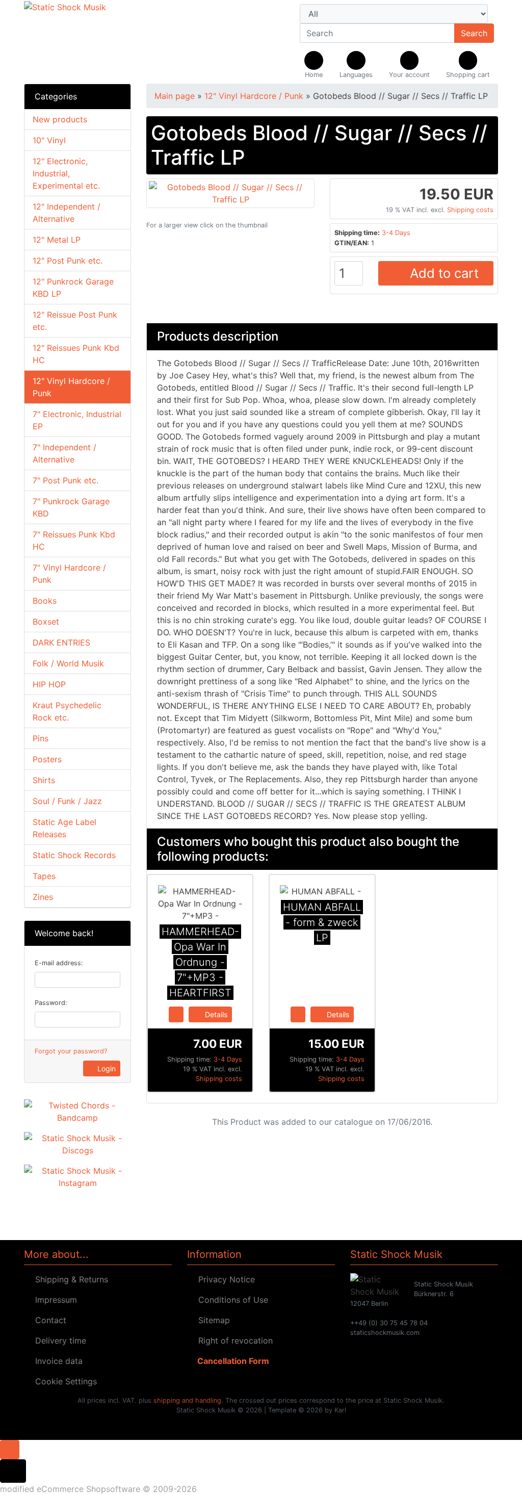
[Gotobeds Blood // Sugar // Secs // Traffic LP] (230, 192)
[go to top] (9, 1449)
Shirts (44, 780)
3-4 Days (396, 233)
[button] (356, 65)
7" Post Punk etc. (65, 480)
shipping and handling (187, 1400)
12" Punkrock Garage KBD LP (73, 287)
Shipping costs (470, 210)
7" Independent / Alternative (64, 453)
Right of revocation (233, 1340)
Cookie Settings (63, 1381)
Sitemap (211, 1320)
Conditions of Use (230, 1300)
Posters (47, 759)
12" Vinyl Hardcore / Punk (71, 387)
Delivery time (58, 1340)
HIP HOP (49, 684)
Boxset (46, 621)
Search (474, 33)
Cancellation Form (231, 1361)
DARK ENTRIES (61, 642)
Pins (40, 738)
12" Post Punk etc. (67, 260)
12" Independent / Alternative (66, 212)
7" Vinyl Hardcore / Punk (69, 573)
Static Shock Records (74, 855)
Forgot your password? (71, 1051)
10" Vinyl (49, 140)
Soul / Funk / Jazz (67, 801)
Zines (43, 897)
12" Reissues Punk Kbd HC (76, 354)
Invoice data (56, 1361)
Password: (51, 1003)
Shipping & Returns (69, 1279)
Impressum (53, 1300)
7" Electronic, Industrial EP (77, 420)
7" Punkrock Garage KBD (71, 507)
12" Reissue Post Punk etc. (75, 321)
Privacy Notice (224, 1279)
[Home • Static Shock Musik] (97, 42)
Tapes (44, 876)
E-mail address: (59, 963)
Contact (48, 1320)
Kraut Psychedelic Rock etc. (67, 711)
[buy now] (176, 1014)
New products (60, 119)
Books (45, 601)
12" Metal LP (57, 240)
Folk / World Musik (68, 663)
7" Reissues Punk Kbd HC (74, 540)
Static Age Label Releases (64, 828)
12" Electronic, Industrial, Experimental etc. (66, 173)
